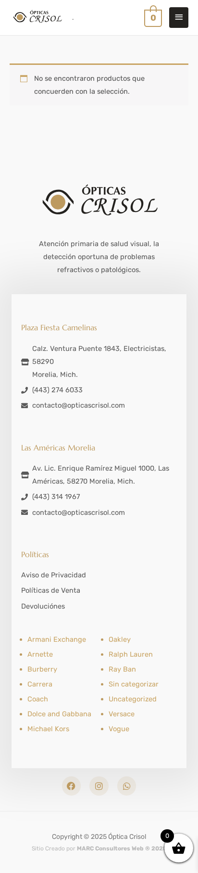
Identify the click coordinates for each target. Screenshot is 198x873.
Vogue (119, 728)
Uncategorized (133, 699)
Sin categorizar (134, 684)
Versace (122, 714)
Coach (37, 699)
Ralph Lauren (131, 654)
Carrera (39, 684)
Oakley (120, 639)
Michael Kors (48, 728)
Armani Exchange (56, 639)
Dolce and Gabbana (59, 714)
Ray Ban (122, 669)
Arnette (40, 654)
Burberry (42, 669)
